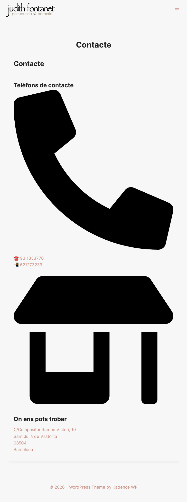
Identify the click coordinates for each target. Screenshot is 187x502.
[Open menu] (176, 9)
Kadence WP (125, 487)
